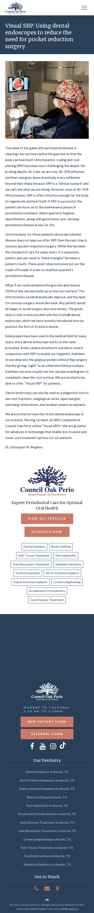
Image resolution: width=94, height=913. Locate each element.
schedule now (47, 531)
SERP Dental (38, 909)
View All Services (47, 518)
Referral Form (47, 734)
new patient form (47, 721)
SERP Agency (69, 909)
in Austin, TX (47, 772)
